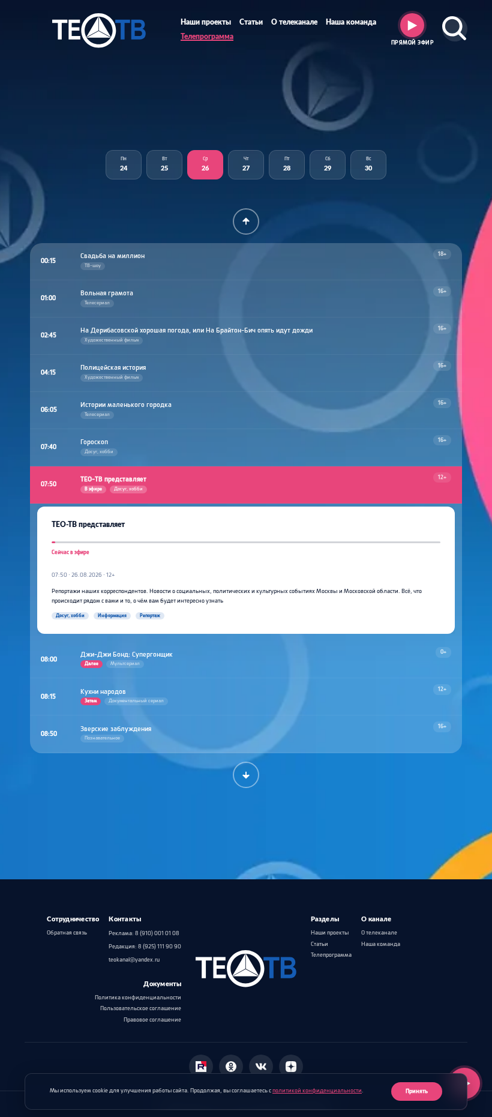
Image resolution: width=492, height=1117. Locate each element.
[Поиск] (454, 28)
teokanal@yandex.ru (134, 960)
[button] (246, 261)
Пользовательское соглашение (140, 1008)
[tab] (124, 164)
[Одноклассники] (231, 1067)
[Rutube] (201, 1067)
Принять (417, 1091)
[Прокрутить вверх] (246, 221)
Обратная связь (67, 933)
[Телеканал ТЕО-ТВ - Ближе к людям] (99, 28)
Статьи (251, 22)
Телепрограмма (207, 37)
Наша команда (351, 22)
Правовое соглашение (152, 1020)
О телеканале (294, 22)
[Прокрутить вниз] (246, 775)
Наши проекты (206, 22)
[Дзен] (291, 1067)
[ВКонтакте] (261, 1067)
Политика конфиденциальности (138, 998)
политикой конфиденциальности (317, 1091)
